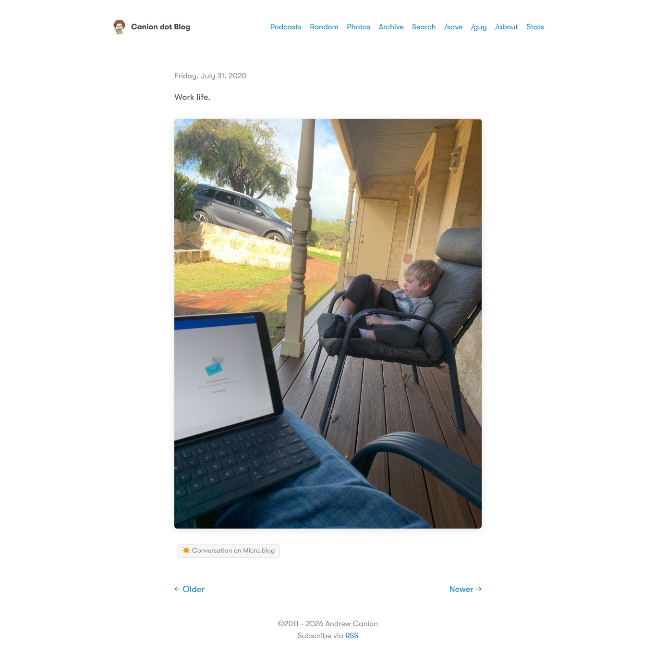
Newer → (465, 589)
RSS (351, 635)
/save (453, 27)
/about (506, 27)
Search (424, 27)
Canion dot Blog (160, 27)
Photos (358, 27)
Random (324, 27)
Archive (391, 27)
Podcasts (286, 27)
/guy (479, 27)
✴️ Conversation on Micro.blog (228, 551)
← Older (189, 589)
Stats (535, 27)
